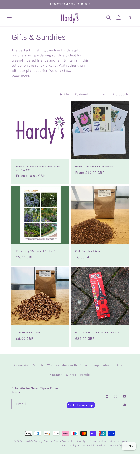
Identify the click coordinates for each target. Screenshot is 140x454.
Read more (20, 76)
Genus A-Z (21, 365)
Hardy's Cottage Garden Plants (42, 441)
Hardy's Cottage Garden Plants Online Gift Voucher (38, 168)
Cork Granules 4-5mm (28, 332)
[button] (10, 18)
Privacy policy (98, 441)
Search (38, 365)
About (107, 365)
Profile (85, 375)
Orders (71, 375)
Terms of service (119, 445)
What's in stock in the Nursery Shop (73, 365)
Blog (119, 365)
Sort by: (64, 94)
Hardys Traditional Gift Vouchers (94, 166)
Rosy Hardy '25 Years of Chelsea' (35, 251)
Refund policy (68, 445)
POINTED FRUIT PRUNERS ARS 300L (97, 332)
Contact (56, 375)
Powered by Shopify (73, 441)
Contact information (93, 445)
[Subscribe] (59, 404)
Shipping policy (119, 441)
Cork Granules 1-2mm (87, 251)
